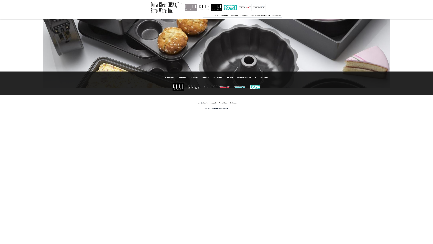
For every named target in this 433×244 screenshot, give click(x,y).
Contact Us (276, 15)
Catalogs (234, 15)
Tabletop (194, 77)
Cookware (169, 77)
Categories (213, 103)
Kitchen (205, 77)
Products (244, 15)
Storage (230, 77)
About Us (224, 15)
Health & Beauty (244, 77)
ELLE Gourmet (261, 77)
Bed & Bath (217, 77)
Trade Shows (223, 103)
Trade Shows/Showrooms (260, 15)
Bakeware (182, 77)
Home (216, 15)
